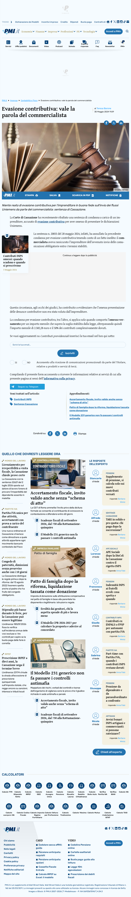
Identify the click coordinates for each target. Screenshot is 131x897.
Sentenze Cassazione (26, 404)
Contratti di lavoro (102, 22)
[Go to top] (110, 886)
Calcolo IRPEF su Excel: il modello (46, 876)
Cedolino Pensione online (79, 846)
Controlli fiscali (47, 460)
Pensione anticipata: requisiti (48, 854)
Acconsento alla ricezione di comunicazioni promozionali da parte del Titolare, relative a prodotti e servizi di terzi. (81, 364)
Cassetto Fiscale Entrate (46, 868)
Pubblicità (9, 844)
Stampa (30, 195)
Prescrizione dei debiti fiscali (81, 876)
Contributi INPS (22, 399)
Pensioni (110, 473)
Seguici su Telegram (28, 386)
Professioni (67, 31)
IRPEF (8, 654)
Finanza (40, 31)
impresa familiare (48, 548)
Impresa (52, 31)
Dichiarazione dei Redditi (27, 22)
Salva (53, 195)
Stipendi (74, 22)
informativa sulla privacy (59, 378)
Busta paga (86, 22)
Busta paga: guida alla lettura (81, 861)
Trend (5, 22)
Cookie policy (11, 861)
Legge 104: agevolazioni (75, 868)
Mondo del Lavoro (15, 461)
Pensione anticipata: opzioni (48, 861)
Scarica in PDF (81, 195)
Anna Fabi (120, 571)
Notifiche (112, 195)
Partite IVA (11, 509)
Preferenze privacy (14, 865)
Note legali (9, 849)
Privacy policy (11, 857)
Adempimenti (44, 640)
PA (78, 31)
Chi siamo (9, 840)
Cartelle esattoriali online (79, 854)
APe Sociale (112, 549)
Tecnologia (89, 31)
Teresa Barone (103, 108)
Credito (64, 22)
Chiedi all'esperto (111, 752)
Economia (27, 31)
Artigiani (110, 716)
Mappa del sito (11, 874)
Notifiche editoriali (14, 869)
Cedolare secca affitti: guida (49, 846)
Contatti (8, 853)
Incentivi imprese (49, 22)
